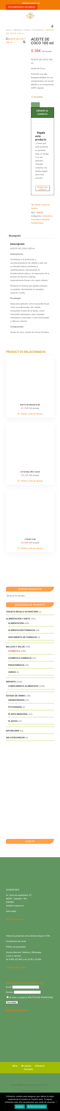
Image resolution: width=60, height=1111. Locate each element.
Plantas (13, 721)
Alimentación (16, 623)
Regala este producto (42, 188)
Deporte (11, 682)
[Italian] (7, 975)
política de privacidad (40, 997)
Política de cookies (36, 1106)
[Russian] (26, 971)
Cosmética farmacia (40, 219)
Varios (12, 672)
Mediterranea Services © (30, 1085)
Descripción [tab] (15, 236)
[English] (11, 971)
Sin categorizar (15, 737)
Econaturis (34, 1091)
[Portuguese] (11, 975)
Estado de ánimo (15, 696)
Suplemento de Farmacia (22, 637)
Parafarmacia (37, 223)
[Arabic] (15, 975)
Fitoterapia (15, 707)
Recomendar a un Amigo (21, 7)
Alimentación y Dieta (18, 618)
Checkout (40, 1066)
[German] (19, 971)
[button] (24, 42)
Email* (9, 987)
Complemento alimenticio (23, 686)
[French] (23, 971)
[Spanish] (7, 971)
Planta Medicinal (18, 714)
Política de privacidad (16, 947)
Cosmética (37, 30)
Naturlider (12, 731)
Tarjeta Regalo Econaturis (22, 611)
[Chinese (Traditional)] (19, 975)
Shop (15, 1066)
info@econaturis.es (15, 905)
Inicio (9, 30)
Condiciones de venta (16, 941)
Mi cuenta (26, 1066)
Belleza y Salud (22, 30)
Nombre (9, 992)
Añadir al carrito (42, 112)
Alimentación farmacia (21, 630)
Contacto (28, 1069)
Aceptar (19, 1106)
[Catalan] (15, 971)
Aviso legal (11, 911)
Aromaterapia (16, 700)
